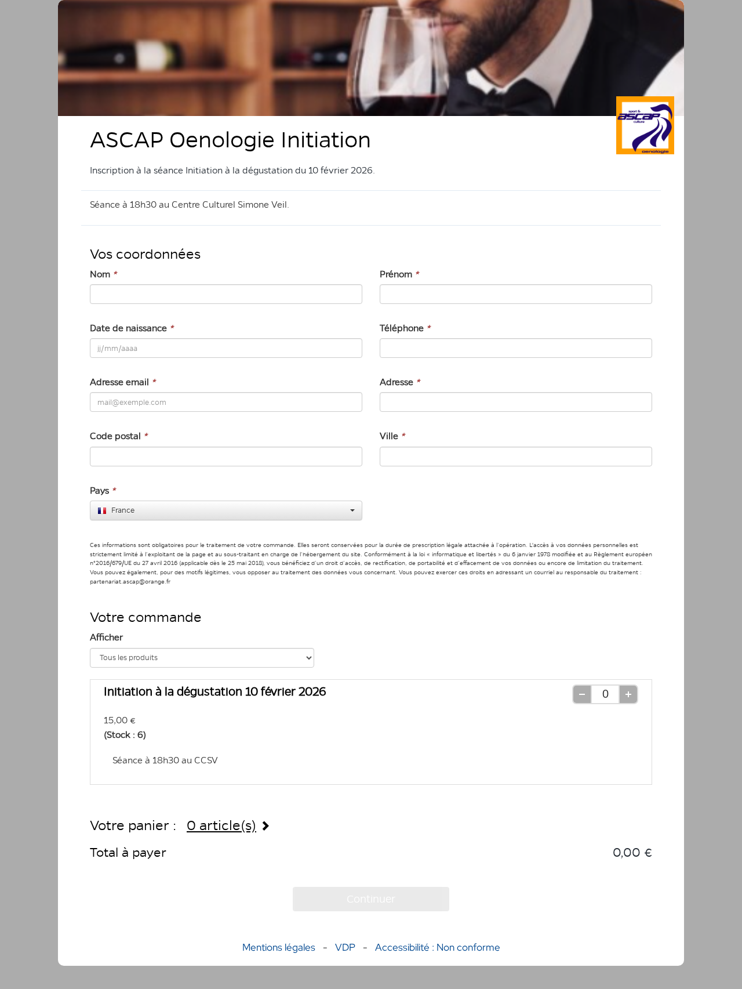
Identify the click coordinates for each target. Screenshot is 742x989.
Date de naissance (131, 328)
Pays (102, 490)
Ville (392, 435)
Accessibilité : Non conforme (437, 947)
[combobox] (226, 510)
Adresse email (122, 381)
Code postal (118, 435)
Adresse (400, 381)
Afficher (106, 637)
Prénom (399, 274)
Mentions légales (278, 947)
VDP (346, 947)
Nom (103, 274)
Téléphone (405, 328)
